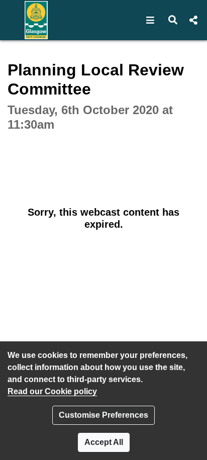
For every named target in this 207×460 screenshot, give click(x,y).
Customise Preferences (103, 415)
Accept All (103, 442)
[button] (150, 20)
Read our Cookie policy (52, 391)
